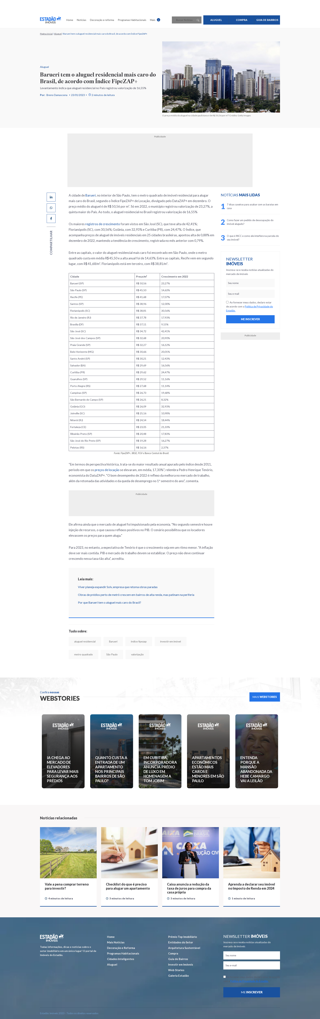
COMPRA (241, 19)
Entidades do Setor (180, 942)
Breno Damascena (56, 95)
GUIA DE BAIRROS (267, 19)
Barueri (90, 195)
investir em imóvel (170, 641)
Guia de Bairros (178, 959)
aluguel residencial (85, 641)
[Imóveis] (52, 938)
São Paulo (112, 654)
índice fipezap (139, 641)
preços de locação (107, 470)
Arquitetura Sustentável (184, 947)
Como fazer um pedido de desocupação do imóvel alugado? (250, 222)
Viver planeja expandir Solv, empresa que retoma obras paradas (118, 587)
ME (252, 992)
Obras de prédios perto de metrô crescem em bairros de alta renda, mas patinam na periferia (136, 594)
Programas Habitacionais (132, 19)
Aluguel (58, 33)
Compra (173, 953)
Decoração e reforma (102, 19)
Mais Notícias (115, 942)
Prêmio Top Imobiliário (182, 936)
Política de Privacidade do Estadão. (249, 981)
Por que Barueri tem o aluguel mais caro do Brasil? (109, 602)
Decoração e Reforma (121, 947)
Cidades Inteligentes (120, 959)
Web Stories (176, 970)
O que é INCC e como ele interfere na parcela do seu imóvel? (253, 237)
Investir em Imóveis (180, 964)
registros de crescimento (102, 224)
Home (69, 19)
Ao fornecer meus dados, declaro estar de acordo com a (249, 306)
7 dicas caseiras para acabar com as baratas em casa (252, 206)
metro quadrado (83, 654)
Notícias (81, 19)
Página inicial (46, 33)
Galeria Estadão (178, 975)
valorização (137, 654)
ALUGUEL (216, 19)
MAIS (265, 696)
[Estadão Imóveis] (50, 19)
